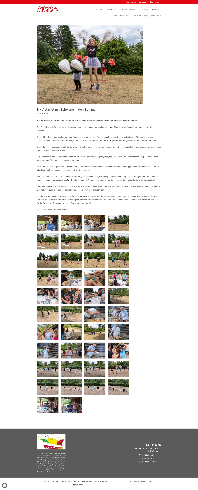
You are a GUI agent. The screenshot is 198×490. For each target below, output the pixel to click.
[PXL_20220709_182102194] (47, 405)
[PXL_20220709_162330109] (94, 332)
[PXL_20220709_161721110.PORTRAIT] (118, 314)
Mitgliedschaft (131, 2)
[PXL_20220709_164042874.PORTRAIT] (47, 350)
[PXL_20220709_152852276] (71, 278)
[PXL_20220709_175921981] (47, 368)
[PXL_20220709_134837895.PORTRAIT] (47, 223)
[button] (116, 9)
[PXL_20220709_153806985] (94, 296)
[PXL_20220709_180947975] (118, 368)
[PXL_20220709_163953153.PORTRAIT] (118, 332)
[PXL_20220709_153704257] (118, 278)
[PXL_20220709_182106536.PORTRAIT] (71, 405)
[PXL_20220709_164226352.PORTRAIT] (71, 350)
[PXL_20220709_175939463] (94, 368)
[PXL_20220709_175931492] (71, 368)
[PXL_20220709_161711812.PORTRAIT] (94, 314)
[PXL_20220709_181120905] (47, 387)
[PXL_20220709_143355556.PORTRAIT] (118, 259)
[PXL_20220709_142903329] (94, 241)
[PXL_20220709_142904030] (118, 241)
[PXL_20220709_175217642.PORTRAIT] (118, 350)
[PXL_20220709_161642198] (71, 314)
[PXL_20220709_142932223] (71, 259)
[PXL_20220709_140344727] (71, 223)
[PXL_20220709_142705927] (118, 223)
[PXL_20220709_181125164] (94, 387)
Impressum (143, 2)
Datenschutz (154, 2)
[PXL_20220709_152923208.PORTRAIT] (94, 278)
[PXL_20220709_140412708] (94, 223)
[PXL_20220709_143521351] (47, 278)
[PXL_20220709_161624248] (47, 314)
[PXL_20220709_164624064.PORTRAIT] (94, 350)
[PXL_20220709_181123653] (71, 387)
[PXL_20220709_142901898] (71, 241)
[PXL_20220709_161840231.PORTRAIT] (47, 332)
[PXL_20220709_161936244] (71, 332)
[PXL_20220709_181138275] (118, 387)
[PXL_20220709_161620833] (118, 296)
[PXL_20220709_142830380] (47, 241)
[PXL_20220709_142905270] (47, 259)
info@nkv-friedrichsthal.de (121, 200)
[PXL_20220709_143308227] (94, 259)
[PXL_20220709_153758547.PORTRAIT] (71, 296)
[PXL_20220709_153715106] (47, 296)
